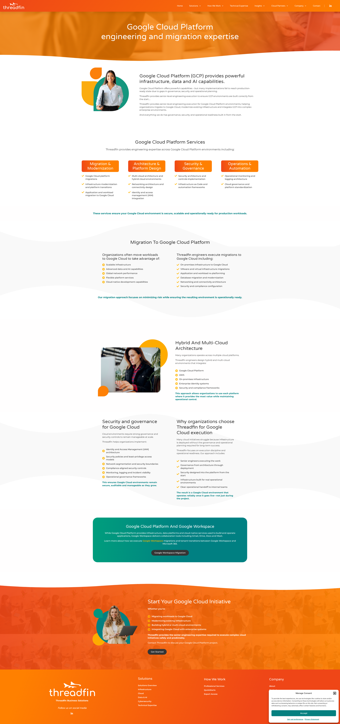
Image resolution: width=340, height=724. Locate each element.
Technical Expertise (239, 6)
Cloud (141, 693)
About (272, 686)
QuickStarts (209, 690)
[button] (334, 693)
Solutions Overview (147, 685)
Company (299, 6)
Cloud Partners (278, 6)
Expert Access (210, 694)
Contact (316, 6)
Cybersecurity (144, 701)
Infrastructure (144, 689)
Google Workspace (153, 541)
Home (180, 6)
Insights (258, 6)
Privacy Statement (312, 719)
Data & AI (142, 697)
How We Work (214, 6)
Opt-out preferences (295, 719)
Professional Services (214, 686)
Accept (303, 713)
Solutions (193, 6)
